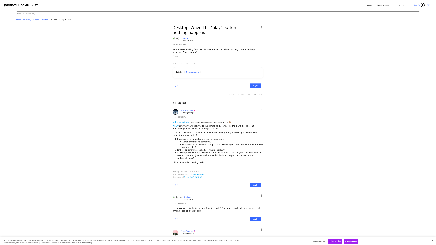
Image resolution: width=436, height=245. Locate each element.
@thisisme (178, 122)
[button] (261, 27)
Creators (396, 5)
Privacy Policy (87, 243)
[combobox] (218, 13)
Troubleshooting (192, 72)
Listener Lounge (383, 5)
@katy (186, 122)
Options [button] (419, 20)
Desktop (44, 19)
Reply (255, 86)
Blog (405, 5)
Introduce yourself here (197, 174)
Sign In (417, 5)
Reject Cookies (335, 241)
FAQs (429, 5)
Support (369, 5)
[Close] (432, 240)
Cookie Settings (319, 241)
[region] (218, 241)
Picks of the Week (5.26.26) (193, 177)
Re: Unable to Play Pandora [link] (60, 19)
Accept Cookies (351, 241)
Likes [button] (176, 86)
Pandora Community (21, 5)
